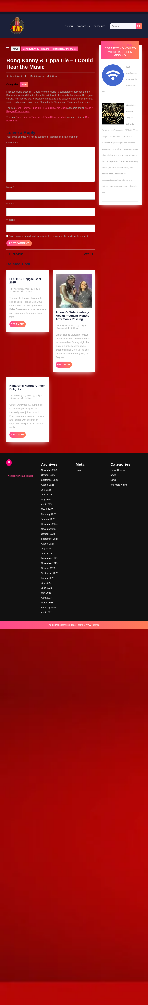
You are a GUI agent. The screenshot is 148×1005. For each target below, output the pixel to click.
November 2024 (49, 529)
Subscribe (99, 26)
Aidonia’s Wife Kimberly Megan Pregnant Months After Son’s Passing (72, 316)
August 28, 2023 (68, 326)
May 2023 (46, 593)
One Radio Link (120, 44)
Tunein (69, 26)
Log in (79, 470)
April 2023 (46, 598)
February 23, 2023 (22, 396)
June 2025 (46, 494)
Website (10, 220)
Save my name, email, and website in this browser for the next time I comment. (48, 236)
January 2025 (48, 519)
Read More (18, 325)
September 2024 (49, 539)
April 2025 (46, 504)
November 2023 (49, 563)
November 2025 (49, 470)
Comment (12, 142)
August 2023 (47, 578)
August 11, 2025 (21, 289)
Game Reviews (118, 470)
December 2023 (49, 558)
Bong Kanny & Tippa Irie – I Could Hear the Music (41, 108)
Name (10, 187)
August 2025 (47, 485)
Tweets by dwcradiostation (20, 476)
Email (10, 203)
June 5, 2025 (16, 76)
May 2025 (46, 499)
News (113, 480)
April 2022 (46, 612)
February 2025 (48, 514)
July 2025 (46, 489)
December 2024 (49, 524)
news (15, 49)
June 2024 (46, 553)
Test (128, 67)
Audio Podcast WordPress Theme (66, 625)
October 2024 (48, 534)
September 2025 (49, 480)
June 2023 (46, 588)
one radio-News (118, 485)
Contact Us (83, 26)
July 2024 (46, 548)
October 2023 (48, 568)
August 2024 (47, 543)
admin (131, 73)
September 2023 (49, 573)
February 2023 (48, 607)
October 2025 (48, 475)
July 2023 (46, 583)
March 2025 (47, 509)
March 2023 (47, 602)
